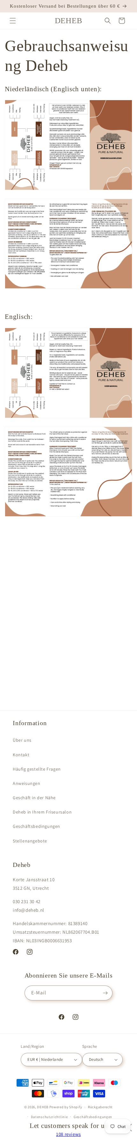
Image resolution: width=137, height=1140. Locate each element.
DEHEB (42, 1107)
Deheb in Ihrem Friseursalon (42, 812)
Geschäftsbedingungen (36, 826)
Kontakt (21, 755)
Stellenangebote (30, 841)
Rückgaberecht (100, 1107)
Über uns (22, 740)
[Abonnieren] (105, 992)
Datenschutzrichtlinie (49, 1117)
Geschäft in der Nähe (34, 797)
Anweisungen (26, 783)
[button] (13, 21)
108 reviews (68, 1134)
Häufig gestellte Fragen (37, 769)
